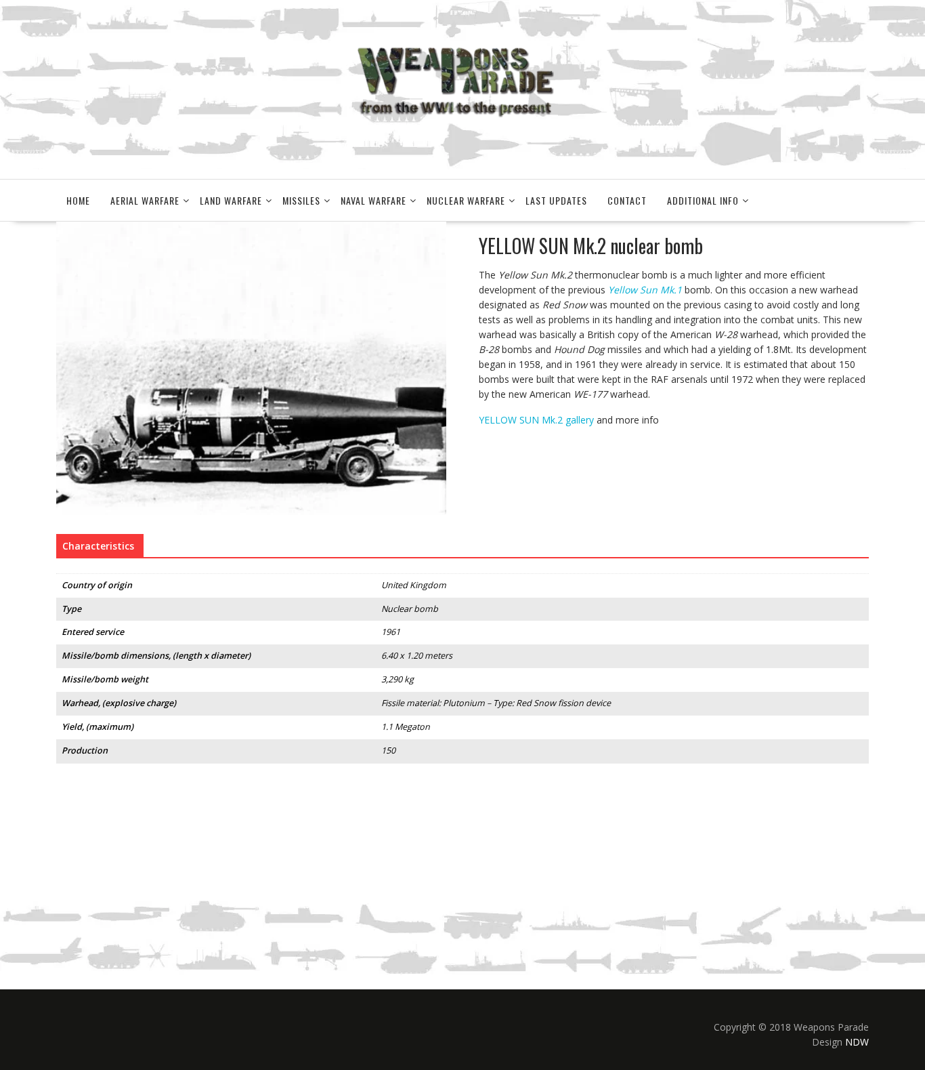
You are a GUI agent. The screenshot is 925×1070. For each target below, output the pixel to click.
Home (78, 200)
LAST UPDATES (556, 200)
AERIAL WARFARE (144, 200)
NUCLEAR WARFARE (466, 200)
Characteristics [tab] (98, 545)
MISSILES (301, 200)
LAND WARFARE (231, 200)
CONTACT (627, 200)
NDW (857, 1041)
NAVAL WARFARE (373, 200)
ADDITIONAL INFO (703, 200)
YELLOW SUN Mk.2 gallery (536, 419)
